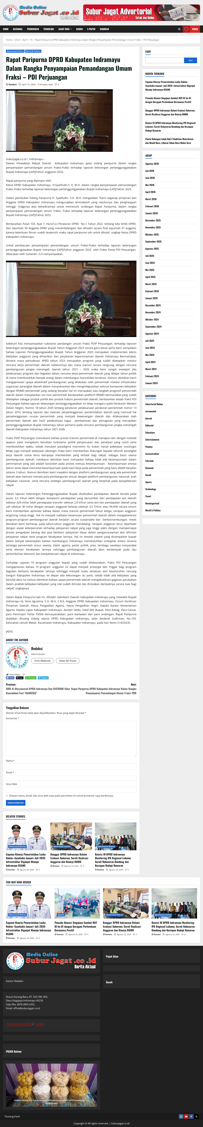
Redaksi (13, 84)
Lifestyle (149, 461)
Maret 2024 (150, 369)
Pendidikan (33, 29)
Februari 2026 (152, 206)
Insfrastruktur (152, 454)
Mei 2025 (149, 270)
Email (10, 772)
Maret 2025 (150, 284)
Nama (10, 760)
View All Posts (67, 661)
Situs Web (11, 784)
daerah (148, 418)
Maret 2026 (151, 199)
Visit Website (42, 661)
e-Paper (91, 29)
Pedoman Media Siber (19, 1024)
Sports (148, 482)
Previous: (38, 688)
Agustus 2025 (152, 249)
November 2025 (153, 227)
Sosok (148, 475)
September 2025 (153, 241)
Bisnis (79, 29)
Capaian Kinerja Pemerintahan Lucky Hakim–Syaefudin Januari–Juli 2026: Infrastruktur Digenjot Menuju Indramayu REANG (26, 860)
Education (150, 432)
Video (195, 29)
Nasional (18, 29)
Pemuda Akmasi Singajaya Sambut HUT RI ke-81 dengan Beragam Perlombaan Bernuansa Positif (168, 100)
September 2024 (153, 326)
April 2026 (150, 192)
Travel (148, 496)
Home (5, 29)
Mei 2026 (149, 185)
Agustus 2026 (152, 164)
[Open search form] (179, 29)
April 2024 (150, 362)
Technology (150, 489)
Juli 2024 (149, 340)
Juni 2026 (150, 178)
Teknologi (48, 29)
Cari (148, 51)
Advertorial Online (15, 51)
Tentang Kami (12, 1116)
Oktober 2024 (152, 319)
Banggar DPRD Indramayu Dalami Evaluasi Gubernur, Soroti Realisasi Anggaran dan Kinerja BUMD (69, 858)
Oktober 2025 (152, 234)
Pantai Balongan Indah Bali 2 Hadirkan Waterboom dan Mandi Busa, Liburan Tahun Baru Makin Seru (169, 141)
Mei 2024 (149, 355)
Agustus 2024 (152, 333)
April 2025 (150, 277)
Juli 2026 (149, 171)
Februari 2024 (152, 376)
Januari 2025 (151, 298)
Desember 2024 (153, 305)
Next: (103, 688)
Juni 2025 (150, 263)
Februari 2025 (152, 291)
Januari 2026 (151, 213)
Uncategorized (152, 503)
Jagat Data (64, 29)
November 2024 (153, 312)
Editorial (149, 425)
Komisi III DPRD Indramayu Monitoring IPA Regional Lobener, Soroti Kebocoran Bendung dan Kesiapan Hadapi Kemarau (113, 860)
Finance (149, 447)
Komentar (12, 718)
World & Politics (33, 51)
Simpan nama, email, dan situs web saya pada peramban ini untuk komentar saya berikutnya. (61, 795)
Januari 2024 (151, 383)
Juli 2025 (149, 256)
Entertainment (152, 439)
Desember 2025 (153, 220)
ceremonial (150, 411)
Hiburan (104, 29)
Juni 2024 (150, 348)
